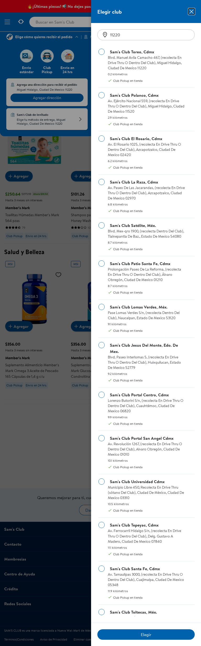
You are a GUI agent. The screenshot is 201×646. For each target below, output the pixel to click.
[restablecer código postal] (105, 35)
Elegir (146, 634)
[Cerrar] (191, 11)
